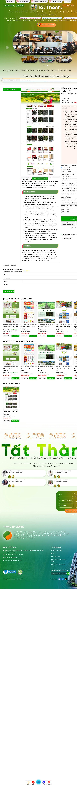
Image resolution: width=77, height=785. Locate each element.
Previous (7, 47)
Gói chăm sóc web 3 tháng (69, 190)
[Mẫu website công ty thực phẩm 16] (29, 312)
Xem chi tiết (7, 335)
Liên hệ (28, 784)
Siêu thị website (15, 70)
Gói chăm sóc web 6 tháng (69, 192)
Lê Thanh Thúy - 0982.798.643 (62, 480)
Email (44, 784)
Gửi (68, 573)
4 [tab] (49, 65)
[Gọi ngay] (9, 476)
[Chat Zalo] (13, 476)
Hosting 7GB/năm (67, 171)
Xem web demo (15, 335)
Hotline (33, 784)
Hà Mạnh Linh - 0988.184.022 (62, 471)
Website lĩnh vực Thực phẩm (28, 70)
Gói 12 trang (65, 207)
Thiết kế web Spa (55, 556)
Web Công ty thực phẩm (43, 70)
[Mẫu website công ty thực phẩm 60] (11, 397)
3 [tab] (47, 65)
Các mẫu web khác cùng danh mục (18, 299)
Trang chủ (7, 70)
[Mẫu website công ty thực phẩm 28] (11, 312)
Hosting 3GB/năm (67, 167)
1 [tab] (43, 65)
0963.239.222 (10, 5)
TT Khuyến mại (48, 784)
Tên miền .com (66, 176)
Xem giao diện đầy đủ (39, 178)
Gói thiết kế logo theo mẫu (69, 199)
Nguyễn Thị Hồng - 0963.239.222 (18, 480)
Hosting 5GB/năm (67, 169)
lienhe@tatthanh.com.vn (15, 472)
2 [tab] (45, 65)
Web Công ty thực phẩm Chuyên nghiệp (61, 70)
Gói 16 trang (65, 209)
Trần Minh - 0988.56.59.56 (16, 471)
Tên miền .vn (65, 178)
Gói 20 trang (65, 211)
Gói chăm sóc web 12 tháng (69, 194)
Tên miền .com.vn (67, 180)
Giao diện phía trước (10, 265)
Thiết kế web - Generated (58, 564)
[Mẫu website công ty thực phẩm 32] (46, 312)
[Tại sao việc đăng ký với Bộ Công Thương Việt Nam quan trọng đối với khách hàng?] (9, 572)
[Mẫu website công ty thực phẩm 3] (64, 312)
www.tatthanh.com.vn (15, 560)
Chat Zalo (20, 5)
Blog (52, 553)
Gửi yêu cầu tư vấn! (48, 24)
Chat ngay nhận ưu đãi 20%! (9, 292)
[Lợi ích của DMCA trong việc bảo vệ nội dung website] (20, 572)
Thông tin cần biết (56, 550)
